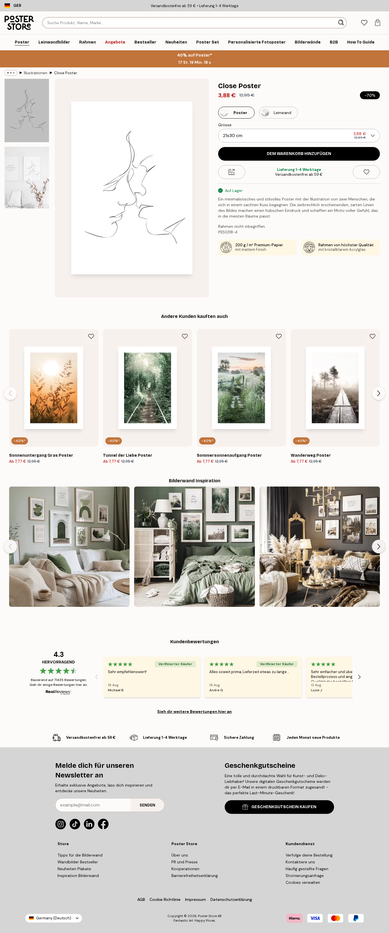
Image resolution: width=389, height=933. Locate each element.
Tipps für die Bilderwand (80, 855)
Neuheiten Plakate (74, 868)
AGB (141, 899)
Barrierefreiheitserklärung (194, 875)
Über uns (179, 855)
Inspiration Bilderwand (78, 875)
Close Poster (65, 73)
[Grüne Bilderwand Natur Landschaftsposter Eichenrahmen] (194, 547)
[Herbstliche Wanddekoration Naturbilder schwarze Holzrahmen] (319, 547)
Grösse (225, 124)
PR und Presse (184, 861)
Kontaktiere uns (300, 861)
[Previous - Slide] (10, 393)
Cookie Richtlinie (165, 899)
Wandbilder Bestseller (78, 861)
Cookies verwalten (303, 882)
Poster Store (207, 916)
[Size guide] (231, 172)
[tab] (364, 23)
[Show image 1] (27, 110)
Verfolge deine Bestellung (309, 855)
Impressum (195, 899)
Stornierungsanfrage (305, 875)
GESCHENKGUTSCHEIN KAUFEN (283, 806)
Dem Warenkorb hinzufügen (299, 153)
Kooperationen (185, 868)
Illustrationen (35, 73)
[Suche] (341, 22)
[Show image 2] (27, 177)
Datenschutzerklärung (231, 899)
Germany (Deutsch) (53, 918)
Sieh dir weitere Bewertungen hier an (194, 711)
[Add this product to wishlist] (366, 172)
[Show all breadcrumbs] (11, 73)
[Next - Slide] (379, 393)
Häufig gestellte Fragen (307, 868)
